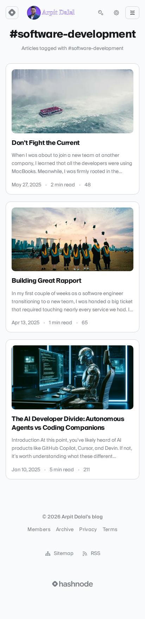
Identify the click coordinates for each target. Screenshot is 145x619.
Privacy (88, 529)
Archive (65, 529)
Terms (110, 529)
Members (38, 529)
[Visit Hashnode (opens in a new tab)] (72, 584)
